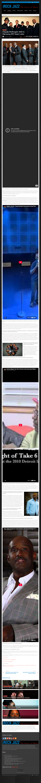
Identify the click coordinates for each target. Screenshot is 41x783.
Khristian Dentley (31, 665)
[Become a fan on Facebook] (3, 738)
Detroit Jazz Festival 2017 (8, 756)
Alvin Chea (6, 665)
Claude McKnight (10, 665)
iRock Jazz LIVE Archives (7, 686)
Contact (5, 757)
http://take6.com (5, 657)
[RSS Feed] (15, 738)
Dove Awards (20, 665)
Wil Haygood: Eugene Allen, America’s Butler (11, 763)
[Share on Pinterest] (37, 36)
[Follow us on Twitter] (5, 738)
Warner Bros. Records (10, 666)
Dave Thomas (16, 665)
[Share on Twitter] (35, 36)
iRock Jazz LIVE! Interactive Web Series (10, 759)
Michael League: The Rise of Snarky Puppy (11, 758)
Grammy (23, 665)
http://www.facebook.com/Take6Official (9, 659)
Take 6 (6, 666)
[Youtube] (37, 2)
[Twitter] (36, 2)
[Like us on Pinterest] (13, 738)
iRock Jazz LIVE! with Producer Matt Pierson (13, 687)
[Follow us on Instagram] (11, 738)
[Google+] (31, 2)
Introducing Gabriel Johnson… (9, 764)
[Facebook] (29, 2)
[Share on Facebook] (33, 36)
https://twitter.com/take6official (7, 661)
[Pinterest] (34, 2)
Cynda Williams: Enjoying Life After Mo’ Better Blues (12, 761)
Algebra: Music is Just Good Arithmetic (12, 707)
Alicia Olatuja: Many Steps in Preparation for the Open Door (16, 697)
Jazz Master (6, 36)
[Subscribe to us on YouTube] (9, 738)
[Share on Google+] (36, 36)
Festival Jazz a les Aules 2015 (9, 760)
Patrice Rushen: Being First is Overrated (11, 717)
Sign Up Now (20, 770)
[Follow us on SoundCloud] (7, 738)
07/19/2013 (10, 36)
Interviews (5, 715)
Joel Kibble (26, 665)
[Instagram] (32, 2)
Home (5, 755)
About (5, 762)
